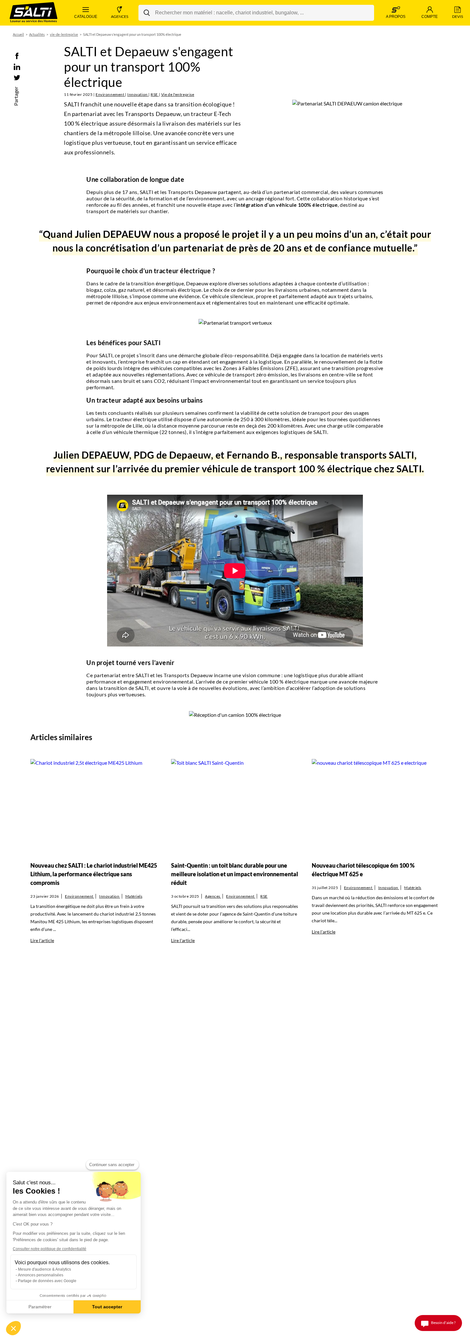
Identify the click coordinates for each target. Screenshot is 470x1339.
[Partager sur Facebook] (17, 55)
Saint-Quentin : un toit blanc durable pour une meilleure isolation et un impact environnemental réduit (234, 874)
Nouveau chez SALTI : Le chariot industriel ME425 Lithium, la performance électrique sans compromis (93, 874)
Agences (119, 16)
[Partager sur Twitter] (17, 77)
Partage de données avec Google (47, 1281)
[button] (13, 1328)
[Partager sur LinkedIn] (17, 66)
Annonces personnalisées (40, 1275)
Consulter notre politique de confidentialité (49, 1249)
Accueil (18, 34)
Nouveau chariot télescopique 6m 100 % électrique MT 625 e (363, 870)
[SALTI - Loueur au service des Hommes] (33, 13)
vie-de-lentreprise (64, 34)
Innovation (137, 94)
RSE (155, 94)
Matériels (134, 896)
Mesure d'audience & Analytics (44, 1269)
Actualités (37, 34)
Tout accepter (107, 1306)
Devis (457, 16)
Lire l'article (42, 940)
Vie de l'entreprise (177, 94)
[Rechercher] (147, 12)
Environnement (110, 94)
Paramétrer (39, 1306)
